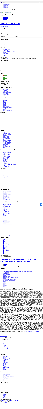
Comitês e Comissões (6, 163)
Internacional (5, 242)
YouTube (4, 397)
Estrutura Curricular (6, 274)
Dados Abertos (5, 231)
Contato (4, 55)
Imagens (4, 252)
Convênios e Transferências (7, 224)
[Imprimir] (5, 264)
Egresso (4, 63)
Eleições (4, 108)
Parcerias (4, 281)
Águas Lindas (5, 114)
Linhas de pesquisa (6, 273)
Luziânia (4, 124)
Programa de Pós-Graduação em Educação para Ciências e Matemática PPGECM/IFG (18, 260)
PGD (4, 95)
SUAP (4, 54)
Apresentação (5, 100)
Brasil (4, 2)
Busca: (2, 36)
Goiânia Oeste (5, 120)
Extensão (4, 282)
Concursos (4, 67)
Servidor (4, 64)
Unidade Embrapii (6, 158)
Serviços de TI (6, 244)
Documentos (5, 135)
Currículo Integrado (6, 143)
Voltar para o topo (3, 336)
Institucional (5, 220)
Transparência (5, 53)
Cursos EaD (5, 90)
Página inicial (8, 58)
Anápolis (4, 115)
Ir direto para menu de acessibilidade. (7, 0)
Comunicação (5, 50)
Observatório (5, 249)
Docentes (4, 275)
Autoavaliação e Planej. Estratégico (9, 280)
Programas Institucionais (7, 154)
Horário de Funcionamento (7, 110)
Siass (3, 214)
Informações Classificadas (7, 228)
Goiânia (4, 119)
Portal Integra (5, 246)
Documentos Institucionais (7, 92)
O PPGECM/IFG (6, 272)
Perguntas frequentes (6, 49)
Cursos (4, 132)
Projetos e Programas (6, 138)
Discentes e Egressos (6, 276)
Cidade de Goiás (6, 117)
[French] (4, 12)
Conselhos (4, 103)
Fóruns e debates (6, 137)
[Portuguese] (1, 12)
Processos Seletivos (6, 133)
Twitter (4, 396)
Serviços (4, 145)
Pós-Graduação (5, 159)
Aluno (4, 62)
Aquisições (5, 195)
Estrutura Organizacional (7, 134)
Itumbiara (4, 122)
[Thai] (10, 12)
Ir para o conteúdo (6, 4)
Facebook (4, 394)
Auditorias (4, 223)
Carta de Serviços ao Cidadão (8, 234)
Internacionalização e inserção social (9, 279)
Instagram (4, 395)
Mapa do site (5, 19)
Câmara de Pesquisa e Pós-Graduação (9, 164)
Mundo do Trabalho (6, 250)
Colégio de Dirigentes (6, 106)
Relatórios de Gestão (6, 233)
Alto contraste (5, 18)
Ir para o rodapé (6, 7)
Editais (4, 139)
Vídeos (4, 253)
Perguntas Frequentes (6, 146)
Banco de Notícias (6, 94)
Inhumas (4, 121)
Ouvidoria (4, 52)
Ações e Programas (6, 221)
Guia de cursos (5, 65)
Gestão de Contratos (6, 196)
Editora (4, 248)
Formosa (4, 118)
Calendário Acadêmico (7, 140)
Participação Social (6, 222)
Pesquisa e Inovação (6, 156)
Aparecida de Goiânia (6, 116)
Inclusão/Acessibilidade (7, 142)
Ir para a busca (6, 6)
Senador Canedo (6, 125)
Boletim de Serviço (6, 232)
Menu (1, 69)
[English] (3, 12)
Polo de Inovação (6, 157)
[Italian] (7, 12)
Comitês (4, 105)
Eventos (4, 160)
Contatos (4, 109)
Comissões (4, 104)
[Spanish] (9, 12)
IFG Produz (5, 247)
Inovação (5, 245)
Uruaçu (4, 126)
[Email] (4, 265)
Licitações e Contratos (7, 226)
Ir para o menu (6, 5)
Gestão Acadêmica (6, 144)
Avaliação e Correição (7, 235)
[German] (6, 12)
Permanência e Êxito (6, 141)
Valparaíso (4, 127)
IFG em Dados (5, 91)
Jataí (3, 123)
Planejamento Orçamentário (7, 194)
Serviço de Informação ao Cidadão (9, 51)
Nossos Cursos (5, 89)
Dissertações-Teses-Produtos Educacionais (10, 277)
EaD (4, 241)
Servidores (4, 227)
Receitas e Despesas (6, 197)
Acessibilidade (5, 17)
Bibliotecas (5, 240)
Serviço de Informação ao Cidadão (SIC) (10, 229)
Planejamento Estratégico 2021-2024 (32, 331)
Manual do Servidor (6, 213)
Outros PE (4, 278)
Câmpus (4, 102)
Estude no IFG (5, 66)
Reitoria (4, 101)
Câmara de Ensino (6, 136)
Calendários (5, 239)
